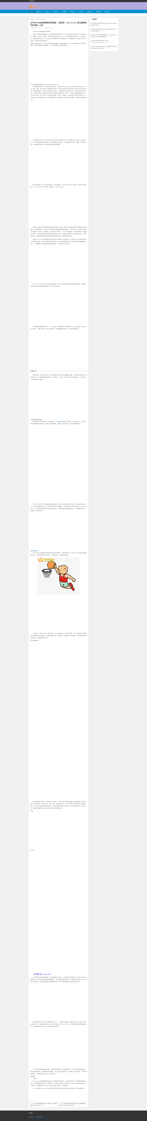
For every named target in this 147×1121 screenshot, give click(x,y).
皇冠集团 (98, 11)
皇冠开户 (107, 11)
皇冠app (47, 11)
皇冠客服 (44, 1118)
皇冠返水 (89, 11)
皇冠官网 (37, 19)
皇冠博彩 (32, 1076)
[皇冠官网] (33, 7)
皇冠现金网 (40, 1118)
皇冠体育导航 (31, 1118)
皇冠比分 (39, 11)
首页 (31, 11)
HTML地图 (48, 1116)
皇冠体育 (36, 1118)
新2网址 (47, 1118)
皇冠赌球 (64, 11)
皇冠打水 (72, 11)
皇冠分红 (81, 11)
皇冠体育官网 (34, 551)
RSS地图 (44, 1116)
